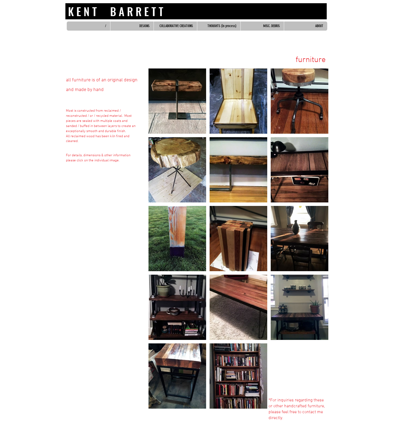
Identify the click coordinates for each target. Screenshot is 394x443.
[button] (177, 101)
